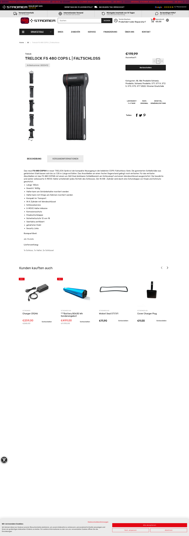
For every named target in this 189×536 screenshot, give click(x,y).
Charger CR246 (30, 313)
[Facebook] (136, 115)
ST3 (129, 86)
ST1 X (158, 83)
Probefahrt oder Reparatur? (132, 22)
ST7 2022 (141, 86)
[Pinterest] (144, 115)
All (137, 81)
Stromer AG (66, 310)
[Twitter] (140, 115)
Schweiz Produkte (142, 83)
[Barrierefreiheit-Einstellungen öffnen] (4, 460)
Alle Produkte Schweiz (149, 81)
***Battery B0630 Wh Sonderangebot (72, 314)
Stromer (26, 310)
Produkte (129, 83)
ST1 (153, 83)
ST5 (134, 86)
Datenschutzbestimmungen (98, 522)
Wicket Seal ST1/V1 (108, 313)
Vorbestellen (146, 68)
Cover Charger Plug (147, 313)
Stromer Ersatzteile (155, 86)
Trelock (28, 54)
